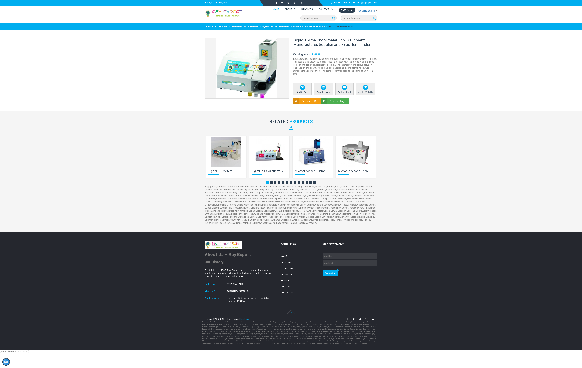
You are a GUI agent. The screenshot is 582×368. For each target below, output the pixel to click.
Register (223, 2)
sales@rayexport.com (366, 2)
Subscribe (330, 273)
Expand (282, 41)
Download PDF (309, 101)
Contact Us (326, 9)
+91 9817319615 (341, 2)
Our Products (220, 26)
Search (285, 280)
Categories (287, 268)
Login (210, 2)
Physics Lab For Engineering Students (280, 26)
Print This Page (337, 101)
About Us (290, 9)
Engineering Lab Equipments (244, 26)
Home (276, 9)
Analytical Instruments (313, 26)
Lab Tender (287, 286)
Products (307, 9)
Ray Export (245, 319)
